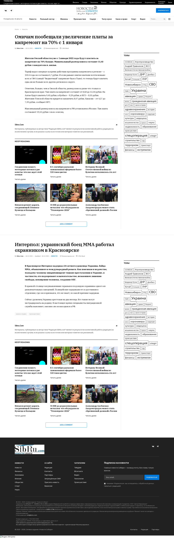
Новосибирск (133, 84)
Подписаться (163, 10)
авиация (130, 96)
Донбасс (151, 75)
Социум (84, 2)
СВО (152, 84)
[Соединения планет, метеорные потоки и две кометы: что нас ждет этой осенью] (31, 155)
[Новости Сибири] (87, 10)
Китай (128, 79)
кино (126, 114)
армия (140, 96)
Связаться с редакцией (112, 486)
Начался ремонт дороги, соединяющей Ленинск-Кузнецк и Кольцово (27, 207)
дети (126, 105)
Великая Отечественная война (137, 70)
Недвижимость (150, 2)
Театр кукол (107, 19)
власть (127, 101)
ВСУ (148, 66)
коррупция (151, 114)
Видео (142, 19)
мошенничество (132, 123)
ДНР (142, 74)
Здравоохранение (135, 2)
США (127, 91)
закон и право (140, 105)
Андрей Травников (134, 66)
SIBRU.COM (50, 509)
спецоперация (136, 135)
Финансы (76, 2)
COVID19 (128, 62)
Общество (113, 2)
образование (149, 127)
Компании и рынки (161, 2)
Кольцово (136, 79)
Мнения (103, 2)
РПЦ (144, 85)
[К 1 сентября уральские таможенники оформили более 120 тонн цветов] (66, 155)
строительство (132, 140)
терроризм (131, 145)
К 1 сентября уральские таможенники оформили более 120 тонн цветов (66, 169)
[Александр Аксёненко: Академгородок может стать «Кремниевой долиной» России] (101, 193)
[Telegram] (6, 69)
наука (151, 122)
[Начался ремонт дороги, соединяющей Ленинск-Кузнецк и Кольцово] (31, 193)
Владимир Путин (131, 75)
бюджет (148, 96)
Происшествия (80, 19)
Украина (138, 90)
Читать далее (20, 179)
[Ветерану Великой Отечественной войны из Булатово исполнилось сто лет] (101, 155)
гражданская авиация (144, 101)
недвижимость (132, 127)
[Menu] (169, 19)
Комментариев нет (52, 48)
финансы (129, 150)
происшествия (131, 131)
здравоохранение (135, 109)
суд (143, 141)
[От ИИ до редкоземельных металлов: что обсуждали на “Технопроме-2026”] (66, 193)
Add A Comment (66, 224)
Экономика (94, 2)
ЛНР (144, 79)
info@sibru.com (32, 515)
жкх (131, 105)
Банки (170, 2)
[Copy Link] (6, 75)
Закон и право (121, 19)
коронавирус (138, 114)
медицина (141, 118)
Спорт (133, 19)
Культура (123, 2)
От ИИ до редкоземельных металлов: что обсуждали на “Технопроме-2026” (64, 207)
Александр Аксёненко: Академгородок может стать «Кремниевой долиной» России (101, 207)
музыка (143, 122)
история (151, 110)
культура (129, 118)
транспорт (146, 145)
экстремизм (144, 150)
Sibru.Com (20, 48)
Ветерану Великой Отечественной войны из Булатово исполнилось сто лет (100, 169)
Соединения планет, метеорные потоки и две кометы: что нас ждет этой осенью (33, 3)
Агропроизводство (144, 62)
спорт (153, 136)
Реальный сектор (47, 19)
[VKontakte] (6, 64)
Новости (32, 19)
